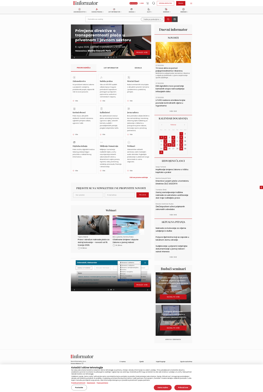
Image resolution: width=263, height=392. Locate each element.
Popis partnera (102, 383)
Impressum (91, 383)
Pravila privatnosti (78, 383)
